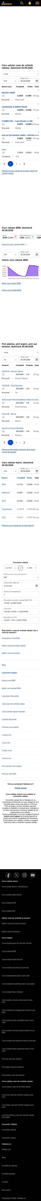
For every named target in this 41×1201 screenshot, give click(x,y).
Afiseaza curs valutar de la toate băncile (18, 525)
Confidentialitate (8, 1174)
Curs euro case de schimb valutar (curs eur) (17, 1096)
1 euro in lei (6, 735)
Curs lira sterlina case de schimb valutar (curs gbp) (18, 1116)
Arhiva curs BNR (8, 681)
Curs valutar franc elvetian (12, 992)
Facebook (8, 875)
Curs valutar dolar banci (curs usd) (15, 976)
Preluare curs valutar (10, 727)
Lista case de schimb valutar (13, 704)
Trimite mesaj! (21, 788)
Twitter (16, 875)
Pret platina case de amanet (13, 1075)
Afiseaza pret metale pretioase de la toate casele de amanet (18, 451)
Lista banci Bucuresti (10, 696)
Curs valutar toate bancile (12, 959)
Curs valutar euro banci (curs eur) (15, 968)
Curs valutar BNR (9, 951)
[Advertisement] (20, 41)
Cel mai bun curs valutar (11, 766)
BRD (4, 484)
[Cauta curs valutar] (22, 3)
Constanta (6, 156)
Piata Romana (21, 407)
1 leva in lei (6, 758)
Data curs (24, 78)
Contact (5, 1182)
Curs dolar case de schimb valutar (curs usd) (18, 1106)
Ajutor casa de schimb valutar (14, 646)
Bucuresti (5, 100)
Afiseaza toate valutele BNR (13, 245)
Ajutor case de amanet (11, 932)
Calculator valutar (9, 1130)
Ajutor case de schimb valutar (14, 923)
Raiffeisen (6, 493)
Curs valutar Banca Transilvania (15, 887)
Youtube (33, 875)
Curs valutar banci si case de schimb (16, 943)
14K (27, 374)
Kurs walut (6, 1190)
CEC (4, 517)
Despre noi (6, 1149)
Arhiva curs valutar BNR (11, 290)
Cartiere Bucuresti (9, 719)
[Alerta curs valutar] (29, 3)
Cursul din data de (11, 583)
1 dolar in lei (7, 751)
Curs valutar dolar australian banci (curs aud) (18, 1050)
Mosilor (18, 114)
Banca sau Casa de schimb (15, 574)
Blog (4, 665)
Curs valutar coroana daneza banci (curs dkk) (18, 1031)
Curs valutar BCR (9, 903)
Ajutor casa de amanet (11, 653)
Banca (4, 478)
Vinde (29, 478)
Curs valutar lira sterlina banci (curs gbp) (18, 984)
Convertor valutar (9, 1138)
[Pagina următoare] (24, 164)
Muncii (17, 421)
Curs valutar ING (8, 911)
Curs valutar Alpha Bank (11, 895)
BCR (4, 501)
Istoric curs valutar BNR (11, 283)
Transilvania (7, 509)
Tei (16, 393)
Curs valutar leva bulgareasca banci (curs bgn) (18, 1011)
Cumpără (21, 478)
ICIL (17, 156)
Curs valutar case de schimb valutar (16, 1087)
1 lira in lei (6, 743)
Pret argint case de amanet (12, 1067)
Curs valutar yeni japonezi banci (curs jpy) (19, 1041)
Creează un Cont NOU (11, 638)
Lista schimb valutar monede (13, 712)
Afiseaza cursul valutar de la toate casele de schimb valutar (19, 172)
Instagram (24, 875)
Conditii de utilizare (9, 1166)
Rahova (18, 435)
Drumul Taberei (21, 378)
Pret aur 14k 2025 (9, 774)
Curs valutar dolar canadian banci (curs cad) (17, 1021)
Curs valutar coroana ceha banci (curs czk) (17, 1001)
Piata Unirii (19, 100)
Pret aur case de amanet (12, 1059)
